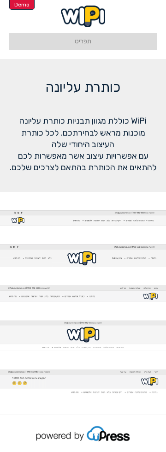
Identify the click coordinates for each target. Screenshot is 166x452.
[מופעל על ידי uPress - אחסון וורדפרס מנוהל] (83, 433)
